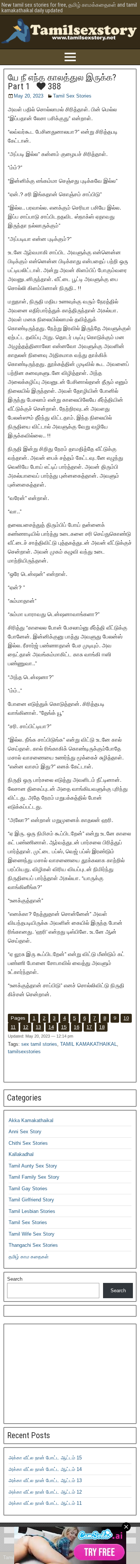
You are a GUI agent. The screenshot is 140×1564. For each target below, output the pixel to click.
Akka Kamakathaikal (31, 1120)
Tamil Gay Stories (28, 1188)
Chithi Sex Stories (28, 1143)
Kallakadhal (21, 1154)
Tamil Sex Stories (72, 96)
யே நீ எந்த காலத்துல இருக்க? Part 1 (62, 82)
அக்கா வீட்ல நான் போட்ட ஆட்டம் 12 (45, 1492)
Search (14, 1279)
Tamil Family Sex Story (34, 1177)
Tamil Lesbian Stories (32, 1211)
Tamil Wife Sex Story (32, 1234)
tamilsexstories (24, 1051)
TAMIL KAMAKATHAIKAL (88, 1044)
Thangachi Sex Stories (33, 1245)
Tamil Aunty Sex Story (33, 1166)
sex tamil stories (39, 1044)
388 (53, 86)
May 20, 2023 (28, 96)
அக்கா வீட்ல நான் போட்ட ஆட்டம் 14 (45, 1469)
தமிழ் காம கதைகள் (29, 1256)
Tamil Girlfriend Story (31, 1200)
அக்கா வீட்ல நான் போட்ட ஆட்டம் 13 (45, 1480)
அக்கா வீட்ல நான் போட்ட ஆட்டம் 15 (45, 1458)
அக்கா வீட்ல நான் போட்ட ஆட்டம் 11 (45, 1503)
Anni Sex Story (25, 1131)
